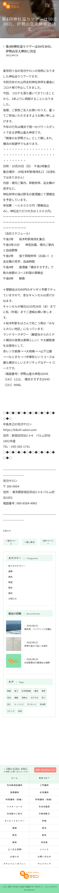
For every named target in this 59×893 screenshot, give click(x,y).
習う (16, 691)
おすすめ (34, 697)
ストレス (11, 711)
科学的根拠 (26, 691)
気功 (9, 697)
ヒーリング (19, 704)
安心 (9, 704)
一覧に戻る (29, 542)
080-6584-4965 (26, 503)
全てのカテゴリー (16, 565)
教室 (10, 582)
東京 (43, 691)
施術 (10, 593)
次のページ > (48, 542)
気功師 (42, 704)
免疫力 (24, 697)
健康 (10, 571)
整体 (10, 587)
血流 (20, 711)
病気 (10, 576)
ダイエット (31, 704)
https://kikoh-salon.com (20, 430)
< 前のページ (11, 542)
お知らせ (7, 530)
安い (43, 697)
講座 (16, 697)
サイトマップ (44, 863)
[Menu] (54, 5)
